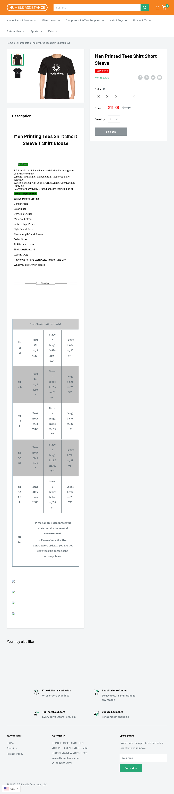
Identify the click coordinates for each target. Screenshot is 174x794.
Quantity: (100, 119)
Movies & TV (140, 20)
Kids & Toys (116, 20)
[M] (98, 96)
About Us (12, 748)
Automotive (14, 31)
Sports (35, 31)
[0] (164, 7)
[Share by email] (159, 77)
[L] (107, 96)
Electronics (49, 20)
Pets (51, 31)
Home (10, 42)
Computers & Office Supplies (83, 20)
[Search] (145, 7)
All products (22, 42)
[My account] (157, 7)
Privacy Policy (15, 753)
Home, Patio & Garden (20, 20)
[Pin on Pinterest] (146, 77)
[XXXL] (134, 96)
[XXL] (125, 96)
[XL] (116, 96)
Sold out (111, 131)
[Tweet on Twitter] (153, 77)
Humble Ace (102, 77)
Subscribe (131, 768)
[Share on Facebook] (140, 77)
